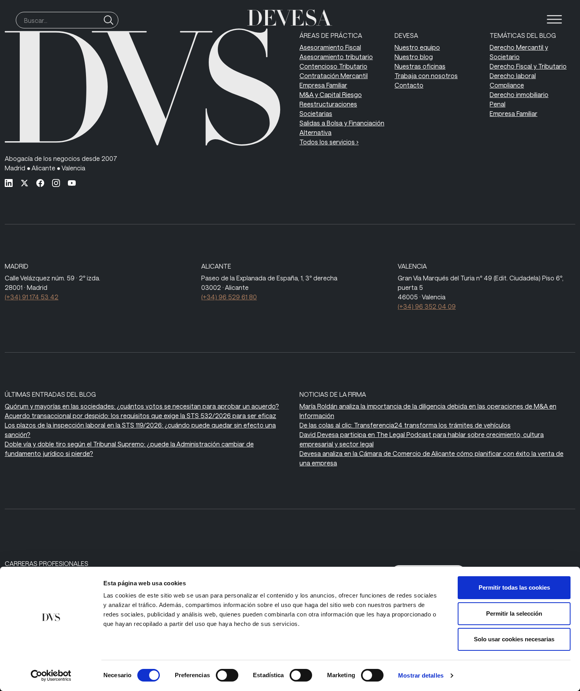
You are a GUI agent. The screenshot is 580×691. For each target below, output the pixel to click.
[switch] (227, 675)
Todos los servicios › (329, 142)
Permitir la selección (514, 613)
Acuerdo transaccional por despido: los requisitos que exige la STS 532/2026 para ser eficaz (140, 415)
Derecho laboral (513, 75)
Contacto (409, 85)
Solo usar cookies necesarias (514, 639)
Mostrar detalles (420, 675)
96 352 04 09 (427, 306)
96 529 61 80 (229, 297)
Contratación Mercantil (333, 75)
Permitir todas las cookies (514, 587)
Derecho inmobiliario (519, 94)
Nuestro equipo (417, 47)
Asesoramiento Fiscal (330, 47)
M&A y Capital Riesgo (330, 94)
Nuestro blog (414, 56)
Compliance (507, 85)
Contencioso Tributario (333, 66)
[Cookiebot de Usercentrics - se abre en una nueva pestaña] (51, 676)
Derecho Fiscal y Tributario (528, 66)
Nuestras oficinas (420, 66)
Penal (497, 104)
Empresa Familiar (323, 85)
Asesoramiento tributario (336, 56)
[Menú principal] (554, 19)
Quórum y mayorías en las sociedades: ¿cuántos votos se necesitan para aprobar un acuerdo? (142, 406)
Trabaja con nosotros (426, 75)
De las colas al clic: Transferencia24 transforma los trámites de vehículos (405, 425)
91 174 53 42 (31, 297)
